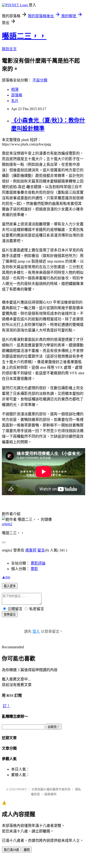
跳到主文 (9, 49)
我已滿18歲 (11, 850)
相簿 (15, 89)
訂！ (6, 706)
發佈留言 (10, 614)
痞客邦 (30, 550)
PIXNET (21, 789)
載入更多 (10, 586)
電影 (34, 569)
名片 (15, 101)
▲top (6, 577)
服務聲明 (50, 794)
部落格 (16, 95)
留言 (41, 550)
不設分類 (39, 80)
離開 (27, 850)
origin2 (7, 524)
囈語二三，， (24, 36)
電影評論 (38, 563)
